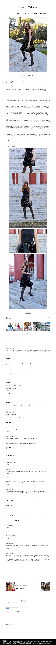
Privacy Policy (24, 601)
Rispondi (7, 366)
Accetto (51, 640)
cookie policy (28, 642)
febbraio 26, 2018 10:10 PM (10, 469)
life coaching (9, 317)
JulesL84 (8, 347)
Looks (12, 317)
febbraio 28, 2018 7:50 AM (10, 489)
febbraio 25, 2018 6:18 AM (10, 436)
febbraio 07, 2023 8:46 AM (10, 553)
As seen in (24, 600)
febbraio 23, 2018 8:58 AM (10, 337)
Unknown (8, 435)
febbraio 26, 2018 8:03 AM (10, 456)
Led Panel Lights (9, 500)
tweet (7, 318)
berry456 (8, 552)
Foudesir (27, 312)
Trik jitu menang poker (10, 447)
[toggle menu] (3, 1)
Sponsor (23, 598)
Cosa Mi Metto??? (28, 7)
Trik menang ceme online (10, 448)
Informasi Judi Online (9, 446)
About (23, 599)
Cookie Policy (24, 602)
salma (7, 530)
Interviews (24, 603)
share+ (13, 318)
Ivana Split (8, 369)
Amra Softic (8, 422)
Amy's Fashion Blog (10, 411)
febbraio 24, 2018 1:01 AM (10, 412)
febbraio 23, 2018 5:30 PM (10, 383)
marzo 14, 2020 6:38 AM (9, 543)
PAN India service (37, 556)
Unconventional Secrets (11, 455)
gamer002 (8, 393)
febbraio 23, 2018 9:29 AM (10, 348)
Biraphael (27, 314)
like (9, 318)
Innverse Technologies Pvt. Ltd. (12, 520)
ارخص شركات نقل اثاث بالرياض (11, 535)
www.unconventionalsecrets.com (11, 462)
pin (10, 318)
